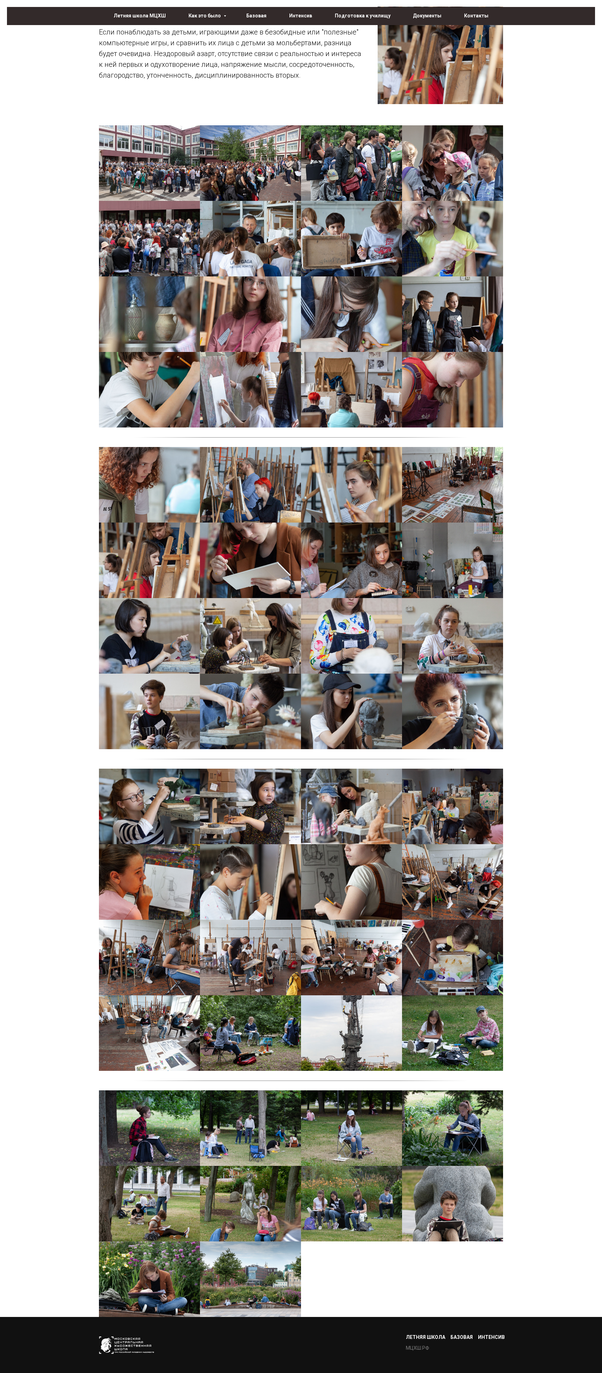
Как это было (205, 15)
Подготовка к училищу (363, 15)
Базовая (256, 15)
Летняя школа (425, 1337)
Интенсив (300, 15)
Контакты (476, 15)
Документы (427, 15)
